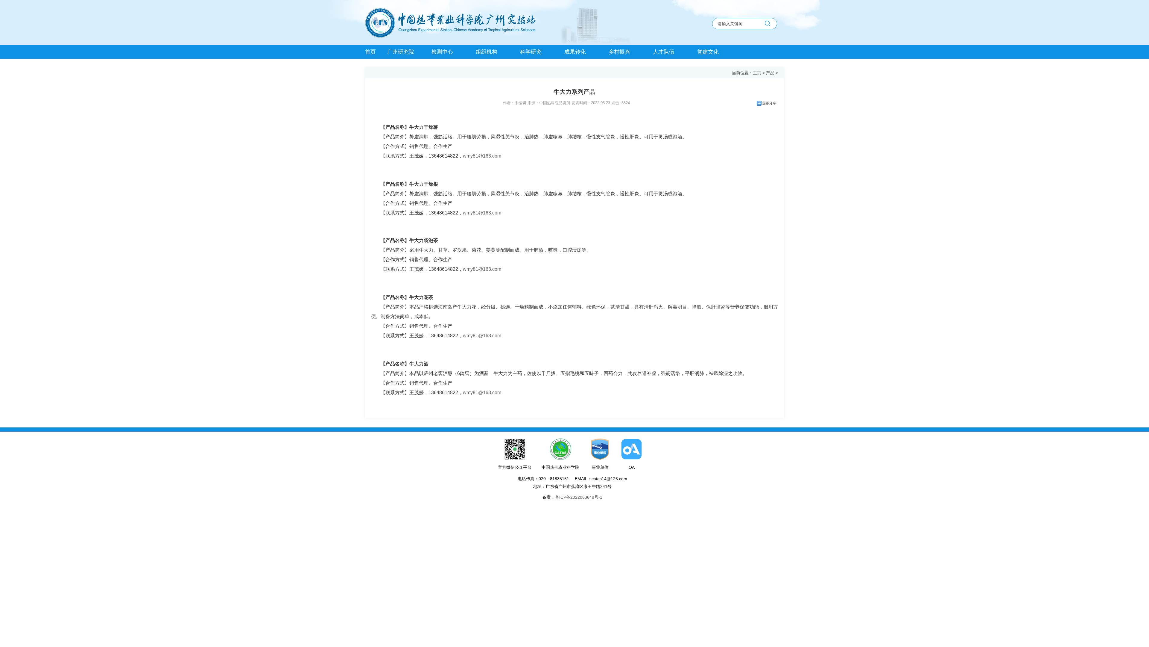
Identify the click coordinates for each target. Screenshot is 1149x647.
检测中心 (442, 52)
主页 (757, 72)
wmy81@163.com (482, 155)
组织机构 (486, 52)
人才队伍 (663, 52)
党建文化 (708, 52)
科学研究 (531, 52)
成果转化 (575, 52)
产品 (770, 72)
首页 (370, 52)
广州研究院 (400, 52)
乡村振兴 (619, 52)
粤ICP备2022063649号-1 (578, 497)
